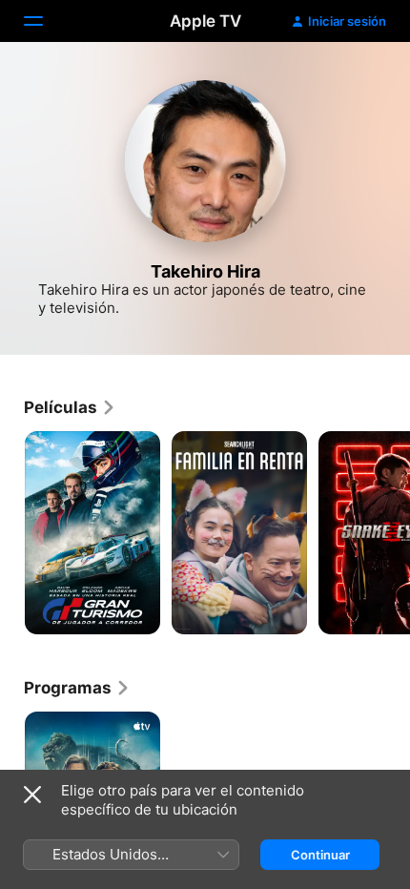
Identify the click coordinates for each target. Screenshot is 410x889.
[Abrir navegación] (45, 21)
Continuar (320, 854)
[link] (70, 407)
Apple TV (205, 21)
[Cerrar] (32, 794)
